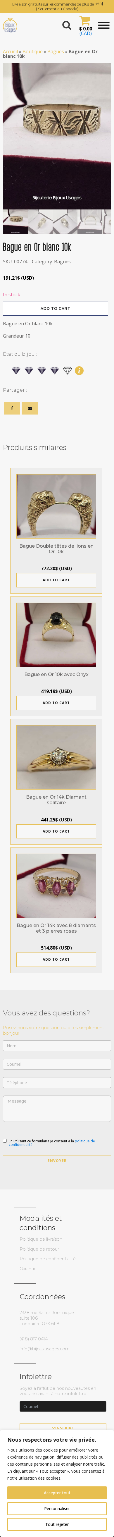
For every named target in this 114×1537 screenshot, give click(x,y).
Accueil (10, 51)
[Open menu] (104, 25)
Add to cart (55, 308)
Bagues (55, 51)
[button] (84, 25)
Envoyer (57, 1160)
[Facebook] (12, 408)
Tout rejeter (57, 1524)
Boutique (33, 51)
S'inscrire (63, 1428)
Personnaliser (57, 1508)
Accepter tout (57, 1492)
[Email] (30, 408)
